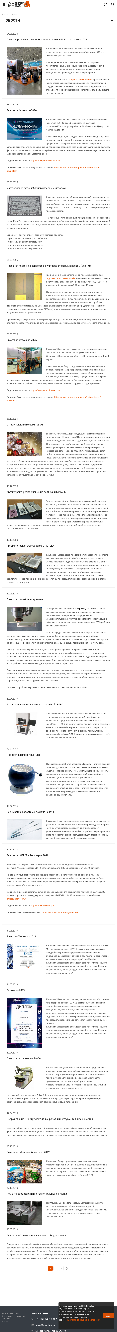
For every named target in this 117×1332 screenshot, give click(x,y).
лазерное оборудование (80, 79)
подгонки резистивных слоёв (60, 278)
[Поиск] (112, 4)
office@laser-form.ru (17, 899)
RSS (112, 20)
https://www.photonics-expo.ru (45, 160)
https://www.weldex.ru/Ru (43, 905)
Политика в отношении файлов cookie (83, 1320)
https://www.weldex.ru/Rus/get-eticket (60, 912)
